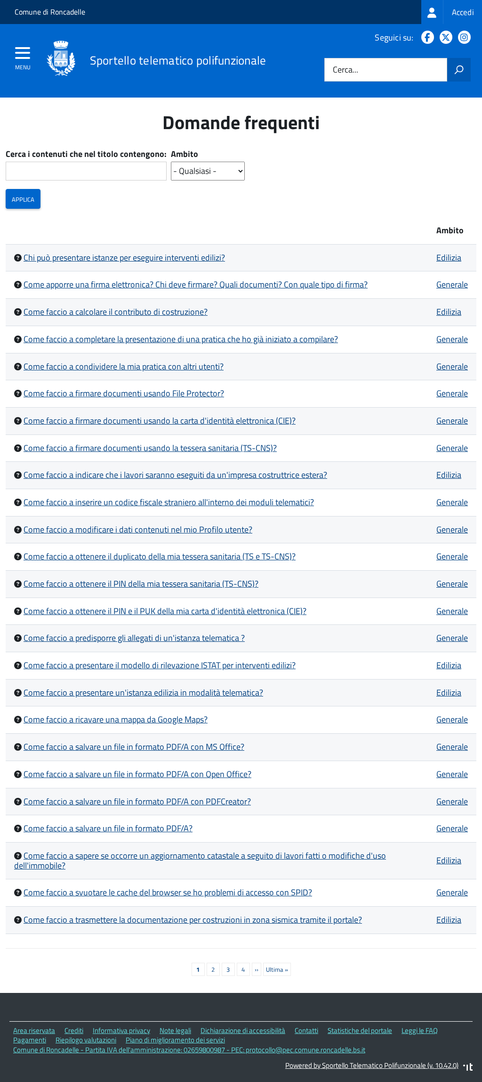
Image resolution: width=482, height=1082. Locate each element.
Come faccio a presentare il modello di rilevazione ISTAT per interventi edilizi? (160, 665)
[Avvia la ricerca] (459, 70)
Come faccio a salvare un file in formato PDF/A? (108, 828)
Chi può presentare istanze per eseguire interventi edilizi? (124, 257)
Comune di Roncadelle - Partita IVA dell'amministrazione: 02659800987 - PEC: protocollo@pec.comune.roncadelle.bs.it (189, 1049)
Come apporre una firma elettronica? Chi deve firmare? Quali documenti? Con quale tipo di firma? (196, 284)
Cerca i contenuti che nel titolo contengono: (86, 154)
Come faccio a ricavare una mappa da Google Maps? (116, 719)
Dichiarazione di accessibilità (243, 1030)
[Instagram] (462, 37)
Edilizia (448, 257)
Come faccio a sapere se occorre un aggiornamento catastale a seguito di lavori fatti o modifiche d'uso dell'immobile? (200, 860)
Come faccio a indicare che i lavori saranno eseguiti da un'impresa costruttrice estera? (175, 474)
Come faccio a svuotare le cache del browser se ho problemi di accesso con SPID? (168, 892)
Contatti (306, 1030)
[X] (444, 37)
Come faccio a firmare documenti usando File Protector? (124, 393)
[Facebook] (426, 37)
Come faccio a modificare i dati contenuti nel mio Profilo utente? (138, 529)
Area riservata (34, 1030)
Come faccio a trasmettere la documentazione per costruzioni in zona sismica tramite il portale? (193, 919)
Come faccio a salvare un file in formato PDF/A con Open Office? (137, 774)
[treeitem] (451, 12)
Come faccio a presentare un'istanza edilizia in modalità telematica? (143, 692)
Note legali (175, 1030)
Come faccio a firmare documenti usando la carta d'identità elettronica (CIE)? (160, 420)
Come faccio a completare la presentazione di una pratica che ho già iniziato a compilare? (181, 339)
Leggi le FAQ (420, 1030)
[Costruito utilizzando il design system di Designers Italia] (468, 1068)
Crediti (73, 1030)
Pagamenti (29, 1039)
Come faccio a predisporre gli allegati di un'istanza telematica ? (134, 637)
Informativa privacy (121, 1030)
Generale (452, 284)
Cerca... (345, 70)
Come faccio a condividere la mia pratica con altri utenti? (124, 366)
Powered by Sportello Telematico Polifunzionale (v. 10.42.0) (371, 1065)
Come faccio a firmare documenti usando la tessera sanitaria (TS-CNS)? (150, 448)
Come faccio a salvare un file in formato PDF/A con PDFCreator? (137, 801)
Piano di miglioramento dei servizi (175, 1039)
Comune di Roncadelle (50, 11)
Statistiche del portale (360, 1030)
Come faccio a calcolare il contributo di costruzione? (116, 311)
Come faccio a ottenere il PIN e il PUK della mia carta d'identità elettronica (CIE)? (165, 611)
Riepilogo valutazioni (86, 1039)
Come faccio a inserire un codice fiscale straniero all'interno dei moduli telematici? (169, 502)
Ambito (184, 154)
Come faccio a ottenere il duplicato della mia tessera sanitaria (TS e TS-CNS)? (160, 556)
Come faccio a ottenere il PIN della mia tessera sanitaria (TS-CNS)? (141, 583)
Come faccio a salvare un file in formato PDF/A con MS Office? (134, 746)
